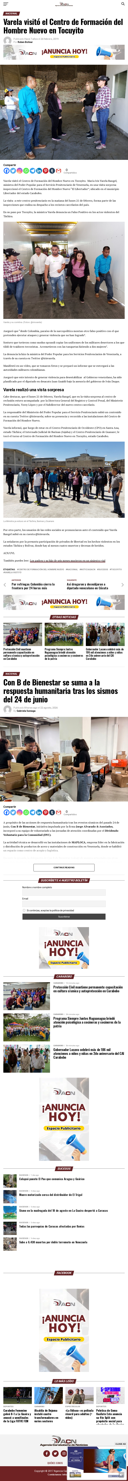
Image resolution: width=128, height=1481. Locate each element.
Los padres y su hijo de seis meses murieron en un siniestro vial (67, 560)
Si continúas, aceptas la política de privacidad (50, 910)
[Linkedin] (39, 171)
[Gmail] (59, 171)
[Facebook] (7, 171)
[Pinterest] (45, 171)
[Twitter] (13, 171)
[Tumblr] (52, 171)
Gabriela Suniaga (26, 711)
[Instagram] (19, 171)
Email (25, 898)
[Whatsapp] (26, 171)
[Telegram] (33, 171)
